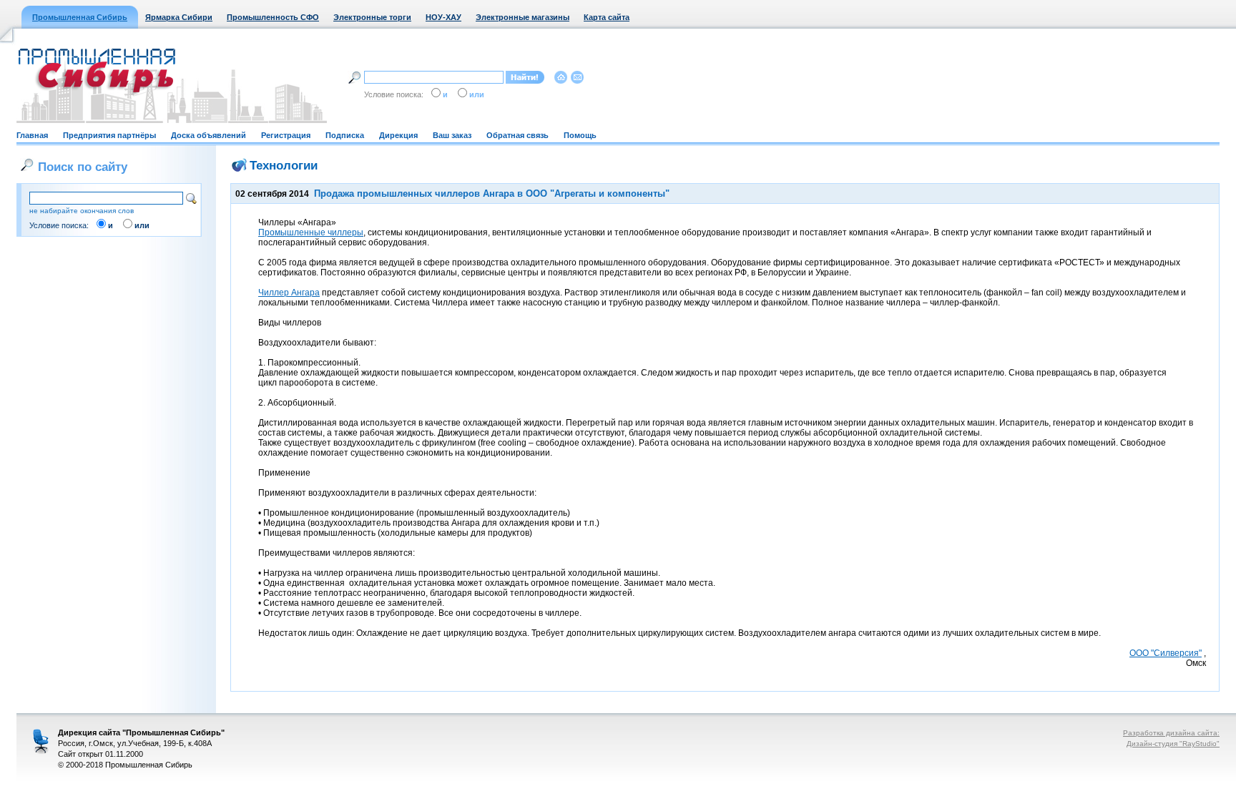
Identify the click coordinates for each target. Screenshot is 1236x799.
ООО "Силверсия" (1165, 653)
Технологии (284, 165)
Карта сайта (606, 17)
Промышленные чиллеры (310, 232)
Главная (32, 135)
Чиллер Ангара (289, 293)
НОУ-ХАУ (443, 17)
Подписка (344, 135)
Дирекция (398, 135)
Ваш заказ (452, 135)
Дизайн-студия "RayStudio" (1173, 743)
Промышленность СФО (273, 17)
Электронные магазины (522, 17)
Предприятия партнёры (109, 135)
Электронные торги (372, 17)
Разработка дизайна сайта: (1171, 733)
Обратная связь (517, 135)
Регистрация (285, 135)
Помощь (580, 135)
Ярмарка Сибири (178, 17)
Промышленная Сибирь (79, 17)
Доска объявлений (208, 135)
